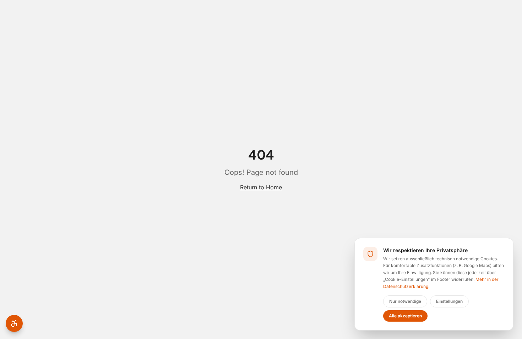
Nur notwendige (405, 301)
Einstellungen (449, 301)
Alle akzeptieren (405, 315)
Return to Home (261, 187)
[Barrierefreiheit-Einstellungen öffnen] (14, 323)
